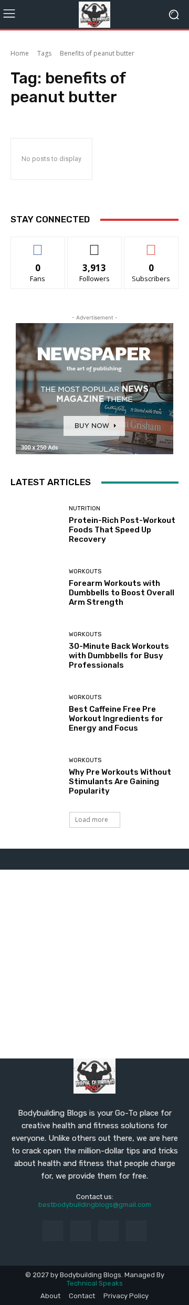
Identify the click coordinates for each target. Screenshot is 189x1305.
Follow (94, 245)
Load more (91, 819)
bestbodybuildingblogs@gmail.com (94, 1204)
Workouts (85, 571)
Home (19, 53)
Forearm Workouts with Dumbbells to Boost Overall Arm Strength (121, 593)
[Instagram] (80, 1231)
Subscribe (151, 245)
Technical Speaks (95, 1283)
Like (38, 245)
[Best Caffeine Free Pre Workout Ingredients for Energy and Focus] (35, 713)
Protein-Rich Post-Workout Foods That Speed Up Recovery (122, 530)
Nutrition (84, 508)
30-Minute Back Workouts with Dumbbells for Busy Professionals (119, 655)
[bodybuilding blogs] (94, 15)
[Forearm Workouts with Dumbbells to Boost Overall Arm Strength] (35, 587)
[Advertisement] (94, 964)
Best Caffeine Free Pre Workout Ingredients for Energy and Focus (116, 718)
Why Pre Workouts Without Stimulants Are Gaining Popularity (120, 781)
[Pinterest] (108, 1231)
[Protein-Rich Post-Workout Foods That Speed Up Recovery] (35, 524)
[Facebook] (53, 1231)
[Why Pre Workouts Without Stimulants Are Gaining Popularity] (35, 776)
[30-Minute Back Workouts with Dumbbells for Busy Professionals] (35, 650)
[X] (136, 1231)
